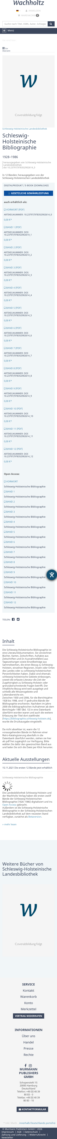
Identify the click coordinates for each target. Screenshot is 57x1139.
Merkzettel (28, 1009)
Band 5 (10, 531)
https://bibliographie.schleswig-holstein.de (26, 718)
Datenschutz (31, 1131)
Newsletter (7, 1137)
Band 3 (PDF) (13, 267)
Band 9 (10, 572)
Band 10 (11, 582)
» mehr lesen (9, 824)
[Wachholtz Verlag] (28, 2)
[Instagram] (30, 1065)
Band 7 (10, 552)
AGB (19, 1131)
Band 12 (11, 602)
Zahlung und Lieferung (14, 1134)
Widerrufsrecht (37, 1134)
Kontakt (28, 990)
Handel (28, 1042)
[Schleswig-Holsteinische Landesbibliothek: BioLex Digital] (28, 920)
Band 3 (10, 511)
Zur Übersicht (6, 49)
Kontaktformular (34, 1109)
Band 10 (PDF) (14, 408)
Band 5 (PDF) (13, 307)
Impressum (8, 1131)
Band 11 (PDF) (14, 428)
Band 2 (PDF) (13, 247)
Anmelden (34, 10)
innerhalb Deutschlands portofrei (37, 1123)
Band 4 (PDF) (13, 287)
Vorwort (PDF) (15, 209)
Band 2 (10, 501)
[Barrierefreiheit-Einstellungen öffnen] (52, 575)
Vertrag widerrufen (28, 1015)
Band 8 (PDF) (13, 368)
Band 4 (10, 521)
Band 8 (10, 562)
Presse (28, 1048)
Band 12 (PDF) (14, 448)
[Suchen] (51, 23)
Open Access (9, 804)
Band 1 (10, 491)
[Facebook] (26, 1065)
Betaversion (34, 816)
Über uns (28, 1036)
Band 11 (11, 592)
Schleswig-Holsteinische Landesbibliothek (24, 128)
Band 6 (10, 541)
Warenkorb (29, 15)
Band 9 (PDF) (13, 388)
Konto (28, 1003)
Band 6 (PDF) (13, 327)
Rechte (29, 1055)
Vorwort (12, 481)
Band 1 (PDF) (13, 227)
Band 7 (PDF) (13, 348)
